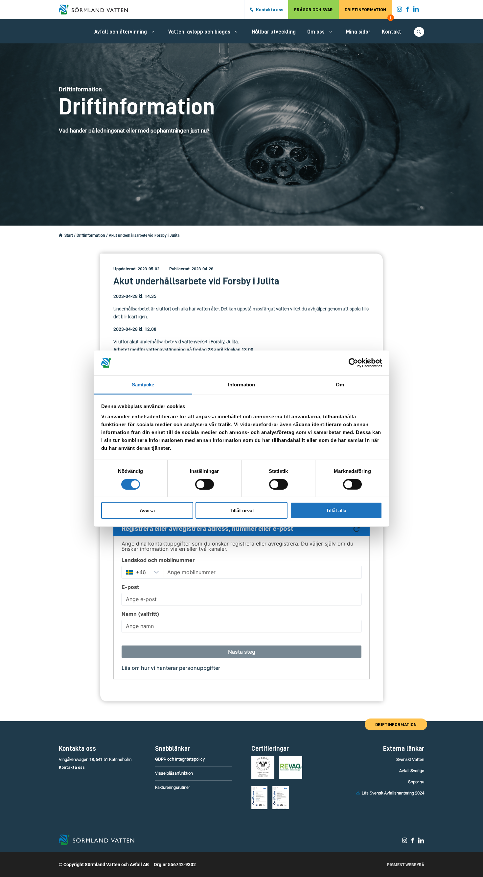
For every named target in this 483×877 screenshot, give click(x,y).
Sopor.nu (416, 781)
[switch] (204, 484)
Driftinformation (368, 13)
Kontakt (391, 32)
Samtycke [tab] (143, 384)
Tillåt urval (242, 510)
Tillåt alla (336, 510)
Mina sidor (358, 32)
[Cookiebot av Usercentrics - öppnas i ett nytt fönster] (353, 363)
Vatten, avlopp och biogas (199, 32)
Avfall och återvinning (120, 32)
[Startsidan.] (60, 235)
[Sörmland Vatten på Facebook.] (407, 10)
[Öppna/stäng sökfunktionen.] (419, 32)
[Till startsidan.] (96, 9)
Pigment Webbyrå (405, 865)
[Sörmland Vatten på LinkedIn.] (416, 10)
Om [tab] (340, 384)
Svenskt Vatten (410, 759)
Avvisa (147, 510)
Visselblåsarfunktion (174, 773)
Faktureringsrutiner (172, 787)
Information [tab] (241, 384)
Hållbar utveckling (274, 32)
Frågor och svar (313, 9)
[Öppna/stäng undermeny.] (153, 32)
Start (68, 235)
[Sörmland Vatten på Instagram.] (399, 10)
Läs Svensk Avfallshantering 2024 (393, 793)
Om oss (316, 32)
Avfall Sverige (411, 770)
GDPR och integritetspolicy (180, 759)
